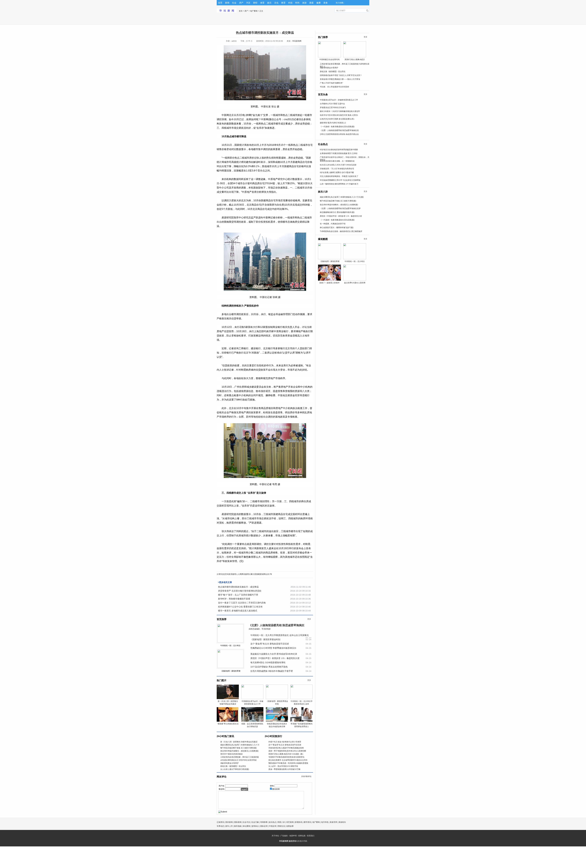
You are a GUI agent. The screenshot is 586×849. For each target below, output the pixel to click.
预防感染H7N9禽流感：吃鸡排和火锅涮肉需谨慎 (288, 763)
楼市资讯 (307, 822)
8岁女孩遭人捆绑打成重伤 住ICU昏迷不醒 (337, 172)
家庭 (311, 3)
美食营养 (333, 822)
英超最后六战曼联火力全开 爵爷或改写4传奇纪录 (273, 654)
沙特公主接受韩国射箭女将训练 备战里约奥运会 (339, 134)
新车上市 (229, 826)
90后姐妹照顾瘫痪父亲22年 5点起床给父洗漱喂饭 (340, 180)
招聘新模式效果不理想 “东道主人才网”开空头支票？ (341, 75)
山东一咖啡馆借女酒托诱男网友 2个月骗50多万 (339, 184)
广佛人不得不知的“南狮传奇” (331, 83)
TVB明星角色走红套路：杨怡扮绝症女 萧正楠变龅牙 (341, 231)
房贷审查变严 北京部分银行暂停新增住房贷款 (239, 591)
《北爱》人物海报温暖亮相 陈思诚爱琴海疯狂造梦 (340, 208)
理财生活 (281, 826)
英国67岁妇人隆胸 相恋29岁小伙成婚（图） (286, 754)
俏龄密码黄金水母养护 (229, 763)
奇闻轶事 (264, 822)
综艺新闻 (290, 822)
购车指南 (237, 826)
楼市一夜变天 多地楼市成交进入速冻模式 (237, 610)
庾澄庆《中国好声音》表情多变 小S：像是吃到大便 (274, 658)
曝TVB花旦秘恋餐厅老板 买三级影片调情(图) (238, 748)
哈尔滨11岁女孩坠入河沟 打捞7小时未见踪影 (338, 165)
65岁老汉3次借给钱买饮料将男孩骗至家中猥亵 (339, 150)
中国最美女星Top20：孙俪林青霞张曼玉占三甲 (339, 100)
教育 (283, 3)
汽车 (248, 3)
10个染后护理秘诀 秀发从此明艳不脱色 (269, 667)
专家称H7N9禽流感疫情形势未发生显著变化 (286, 757)
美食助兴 (342, 822)
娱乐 (269, 3)
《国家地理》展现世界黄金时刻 (265, 639)
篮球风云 (255, 826)
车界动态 (220, 826)
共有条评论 (306, 776)
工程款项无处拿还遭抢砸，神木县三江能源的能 (239, 757)
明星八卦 (281, 822)
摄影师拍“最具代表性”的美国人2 (333, 123)
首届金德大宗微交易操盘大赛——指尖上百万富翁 (340, 79)
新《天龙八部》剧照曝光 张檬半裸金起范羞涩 (238, 742)
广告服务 (284, 836)
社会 (234, 3)
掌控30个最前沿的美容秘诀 (231, 754)
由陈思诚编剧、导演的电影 (260, 629)
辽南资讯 (220, 822)
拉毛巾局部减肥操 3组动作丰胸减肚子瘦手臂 (271, 671)
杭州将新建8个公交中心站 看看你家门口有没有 (240, 606)
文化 (276, 3)
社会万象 (255, 822)
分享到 (219, 574)
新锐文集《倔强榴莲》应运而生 (233, 766)
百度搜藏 (256, 574)
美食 (325, 3)
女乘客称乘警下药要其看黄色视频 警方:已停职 (338, 153)
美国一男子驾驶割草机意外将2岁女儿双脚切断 (287, 751)
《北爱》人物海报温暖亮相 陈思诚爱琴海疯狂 (276, 625)
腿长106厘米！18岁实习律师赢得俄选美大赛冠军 (340, 111)
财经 (255, 3)
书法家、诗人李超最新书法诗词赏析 (334, 87)
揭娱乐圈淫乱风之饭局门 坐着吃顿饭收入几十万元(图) (342, 197)
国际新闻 (237, 822)
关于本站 (275, 836)
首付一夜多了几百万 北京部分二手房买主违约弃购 (242, 602)
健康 (318, 3)
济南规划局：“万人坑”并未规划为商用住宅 (337, 169)
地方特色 (324, 822)
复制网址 (263, 574)
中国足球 (272, 826)
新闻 (227, 3)
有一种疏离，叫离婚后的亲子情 (332, 224)
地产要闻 (253, 11)
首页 (220, 3)
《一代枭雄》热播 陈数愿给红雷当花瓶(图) (337, 127)
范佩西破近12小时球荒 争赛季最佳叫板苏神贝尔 (273, 648)
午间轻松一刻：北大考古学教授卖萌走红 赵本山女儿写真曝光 (279, 635)
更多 (309, 619)
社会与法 (246, 822)
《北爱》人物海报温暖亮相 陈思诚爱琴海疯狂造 (339, 130)
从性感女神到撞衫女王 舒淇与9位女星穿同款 (238, 760)
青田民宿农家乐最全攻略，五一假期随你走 (337, 161)
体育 (262, 3)
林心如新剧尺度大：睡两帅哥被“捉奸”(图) (336, 227)
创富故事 (290, 826)
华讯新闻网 (296, 41)
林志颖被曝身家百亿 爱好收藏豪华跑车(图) (337, 212)
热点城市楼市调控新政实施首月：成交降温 (238, 587)
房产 (241, 3)
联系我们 (310, 836)
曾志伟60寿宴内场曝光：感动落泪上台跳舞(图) (239, 751)
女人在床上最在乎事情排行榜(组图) (234, 769)
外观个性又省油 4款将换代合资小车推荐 (284, 742)
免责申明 (293, 836)
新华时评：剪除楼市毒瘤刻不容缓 (234, 599)
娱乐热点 (272, 822)
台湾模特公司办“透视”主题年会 (332, 104)
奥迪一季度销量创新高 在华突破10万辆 (284, 769)
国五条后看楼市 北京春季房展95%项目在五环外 (287, 760)
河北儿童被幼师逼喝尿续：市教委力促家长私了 (339, 176)
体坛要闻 (246, 826)
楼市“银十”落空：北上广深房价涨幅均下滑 (238, 595)
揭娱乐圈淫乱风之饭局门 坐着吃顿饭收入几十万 (239, 745)
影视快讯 (298, 822)
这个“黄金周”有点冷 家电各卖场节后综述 (269, 644)
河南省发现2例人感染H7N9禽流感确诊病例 (286, 748)
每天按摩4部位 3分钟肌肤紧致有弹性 (268, 662)
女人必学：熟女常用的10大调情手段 (283, 766)
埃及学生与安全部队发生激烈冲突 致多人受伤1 (339, 115)
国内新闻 (229, 822)
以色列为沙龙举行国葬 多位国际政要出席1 (337, 119)
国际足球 (264, 826)
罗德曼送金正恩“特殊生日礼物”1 (333, 107)
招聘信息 (302, 836)
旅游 (304, 3)
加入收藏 (339, 3)
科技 (290, 3)
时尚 (297, 3)
